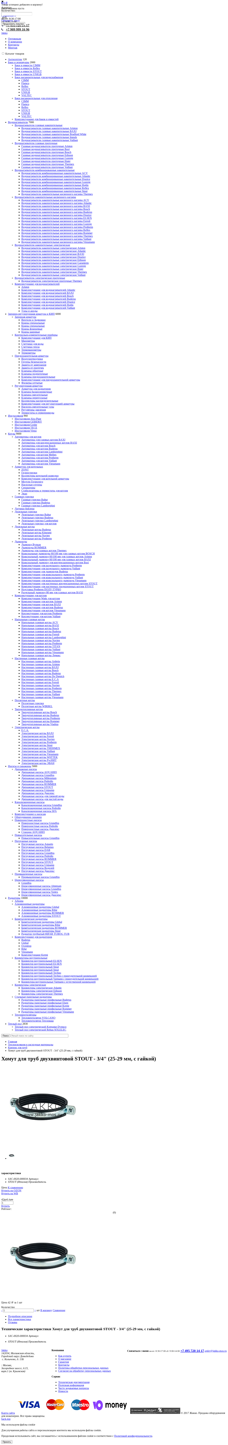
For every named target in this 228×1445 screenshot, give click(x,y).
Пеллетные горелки (32, 703)
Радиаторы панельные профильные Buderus (46, 999)
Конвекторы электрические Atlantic (41, 987)
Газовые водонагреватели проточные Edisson (47, 155)
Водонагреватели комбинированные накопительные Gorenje (55, 182)
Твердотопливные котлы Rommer (40, 721)
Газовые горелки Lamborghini (38, 505)
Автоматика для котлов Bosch (38, 445)
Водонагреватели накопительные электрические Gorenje (53, 266)
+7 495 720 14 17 (192, 1350)
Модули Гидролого (32, 481)
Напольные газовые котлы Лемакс (41, 655)
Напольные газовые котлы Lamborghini (43, 637)
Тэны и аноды (29, 311)
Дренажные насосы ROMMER (38, 784)
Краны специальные (33, 322)
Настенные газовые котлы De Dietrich (42, 676)
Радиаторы (14, 898)
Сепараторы (28, 487)
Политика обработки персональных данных (83, 1367)
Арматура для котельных (29, 466)
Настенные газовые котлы (30, 658)
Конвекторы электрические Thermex (42, 993)
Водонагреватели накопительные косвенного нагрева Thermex (57, 194)
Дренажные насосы (26, 769)
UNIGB (25, 92)
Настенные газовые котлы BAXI (40, 667)
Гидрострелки (29, 472)
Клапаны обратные (32, 370)
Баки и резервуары (18, 62)
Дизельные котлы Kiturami (36, 532)
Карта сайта (8, 1413)
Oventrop (26, 945)
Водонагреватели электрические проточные (40, 278)
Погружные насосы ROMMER (38, 859)
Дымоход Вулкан (31, 544)
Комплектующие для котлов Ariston (41, 601)
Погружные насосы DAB (35, 850)
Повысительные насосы (28, 835)
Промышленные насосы (28, 874)
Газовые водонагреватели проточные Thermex (47, 164)
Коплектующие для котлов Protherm (41, 613)
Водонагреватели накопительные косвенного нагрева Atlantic (56, 203)
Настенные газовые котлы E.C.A (40, 679)
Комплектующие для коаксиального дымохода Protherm (53, 574)
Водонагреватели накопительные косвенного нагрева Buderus (56, 212)
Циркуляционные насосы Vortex (39, 892)
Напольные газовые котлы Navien (40, 640)
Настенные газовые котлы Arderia (40, 661)
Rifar (24, 948)
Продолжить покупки (13, 24)
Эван (24, 493)
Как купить (64, 1355)
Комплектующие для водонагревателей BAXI (47, 293)
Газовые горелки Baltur (34, 499)
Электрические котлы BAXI (37, 733)
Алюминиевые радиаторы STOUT (41, 916)
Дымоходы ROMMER (33, 547)
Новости (63, 1391)
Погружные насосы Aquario (37, 844)
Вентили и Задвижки (33, 319)
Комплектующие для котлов (31, 595)
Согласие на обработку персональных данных (84, 1370)
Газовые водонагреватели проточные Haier (45, 161)
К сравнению (15, 1187)
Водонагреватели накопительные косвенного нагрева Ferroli (55, 221)
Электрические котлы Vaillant (38, 751)
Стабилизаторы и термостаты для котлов (44, 490)
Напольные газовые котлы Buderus (41, 631)
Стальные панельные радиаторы (33, 996)
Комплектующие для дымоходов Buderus (44, 571)
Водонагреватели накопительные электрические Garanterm (55, 263)
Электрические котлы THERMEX (40, 748)
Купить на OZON (11, 1190)
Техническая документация (73, 1382)
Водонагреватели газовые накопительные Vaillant (49, 140)
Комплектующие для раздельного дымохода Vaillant (50, 568)
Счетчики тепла (30, 346)
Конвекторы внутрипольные (31, 957)
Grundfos (26, 883)
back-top (6, 1419)
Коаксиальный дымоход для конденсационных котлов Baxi (55, 562)
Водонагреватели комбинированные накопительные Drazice (55, 179)
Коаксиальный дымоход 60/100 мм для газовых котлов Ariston (56, 556)
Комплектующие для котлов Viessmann (43, 610)
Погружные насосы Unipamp (37, 865)
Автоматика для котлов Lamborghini (41, 451)
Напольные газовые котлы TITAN (40, 646)
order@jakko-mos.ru (216, 1350)
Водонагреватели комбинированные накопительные (45, 170)
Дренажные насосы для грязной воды (42, 796)
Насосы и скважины (19, 766)
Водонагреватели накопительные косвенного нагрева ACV (55, 200)
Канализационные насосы (30, 802)
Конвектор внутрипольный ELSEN (41, 960)
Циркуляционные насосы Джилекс (41, 895)
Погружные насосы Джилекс (38, 871)
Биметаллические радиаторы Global (41, 922)
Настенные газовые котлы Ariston (40, 664)
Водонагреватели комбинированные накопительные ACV (54, 173)
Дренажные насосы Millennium (38, 778)
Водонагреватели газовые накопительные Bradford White (53, 134)
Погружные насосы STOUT (37, 862)
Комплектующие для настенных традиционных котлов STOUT (57, 586)
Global (25, 942)
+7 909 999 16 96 (17, 29)
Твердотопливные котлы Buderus (40, 715)
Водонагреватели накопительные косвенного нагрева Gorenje (56, 224)
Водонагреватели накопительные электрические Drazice (53, 257)
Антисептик (15, 59)
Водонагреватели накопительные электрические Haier (52, 269)
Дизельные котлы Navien (35, 535)
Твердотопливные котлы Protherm (40, 718)
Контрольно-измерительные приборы (36, 334)
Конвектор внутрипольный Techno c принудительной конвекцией (59, 975)
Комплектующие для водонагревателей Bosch (47, 296)
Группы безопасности (33, 361)
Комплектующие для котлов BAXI (41, 604)
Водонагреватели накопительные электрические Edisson (53, 260)
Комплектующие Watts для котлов (40, 598)
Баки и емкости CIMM (27, 65)
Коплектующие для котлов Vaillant (40, 616)
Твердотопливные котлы (29, 709)
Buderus (25, 939)
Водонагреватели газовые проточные (36, 143)
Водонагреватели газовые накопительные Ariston (49, 128)
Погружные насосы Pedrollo (37, 856)
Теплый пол (15, 1023)
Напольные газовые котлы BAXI (40, 625)
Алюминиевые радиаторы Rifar (39, 910)
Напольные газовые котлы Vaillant (40, 649)
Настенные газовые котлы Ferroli (40, 682)
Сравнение (59, 1310)
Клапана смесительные (34, 394)
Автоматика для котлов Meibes (38, 454)
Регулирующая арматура (29, 385)
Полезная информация (71, 1385)
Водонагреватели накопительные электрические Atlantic (53, 251)
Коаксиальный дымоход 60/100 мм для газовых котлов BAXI (56, 559)
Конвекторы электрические (30, 984)
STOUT (25, 89)
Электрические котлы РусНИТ (39, 760)
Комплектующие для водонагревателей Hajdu (47, 305)
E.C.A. (25, 730)
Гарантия (63, 1361)
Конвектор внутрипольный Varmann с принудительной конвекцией (59, 978)
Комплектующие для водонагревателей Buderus (48, 299)
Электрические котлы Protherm (39, 742)
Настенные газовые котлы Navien (40, 685)
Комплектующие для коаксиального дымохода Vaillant (52, 577)
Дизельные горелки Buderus (37, 517)
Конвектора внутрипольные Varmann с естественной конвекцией (58, 981)
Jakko (4, 33)
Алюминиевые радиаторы (30, 904)
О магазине (64, 1358)
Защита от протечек (32, 367)
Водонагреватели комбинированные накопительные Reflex (55, 188)
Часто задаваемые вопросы (73, 1388)
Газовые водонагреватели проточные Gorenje (47, 158)
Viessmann (27, 951)
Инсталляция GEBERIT (28, 421)
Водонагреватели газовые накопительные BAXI (48, 131)
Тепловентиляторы (25, 1014)
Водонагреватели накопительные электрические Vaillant (53, 275)
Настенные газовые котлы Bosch (40, 670)
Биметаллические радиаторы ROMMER (44, 928)
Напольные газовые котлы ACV (39, 622)
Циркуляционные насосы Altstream (41, 886)
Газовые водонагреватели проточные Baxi (45, 149)
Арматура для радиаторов (36, 388)
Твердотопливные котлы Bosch (39, 712)
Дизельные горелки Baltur (36, 514)
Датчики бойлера (24, 508)
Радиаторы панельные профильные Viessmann (47, 1011)
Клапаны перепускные (34, 397)
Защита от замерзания (33, 364)
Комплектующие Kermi (34, 954)
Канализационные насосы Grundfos (41, 805)
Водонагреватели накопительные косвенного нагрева (45, 197)
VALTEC (26, 95)
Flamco (25, 83)
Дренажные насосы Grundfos (37, 775)
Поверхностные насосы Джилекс (40, 829)
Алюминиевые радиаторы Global (40, 907)
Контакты (13, 44)
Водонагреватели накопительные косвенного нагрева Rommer (56, 233)
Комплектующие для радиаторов (33, 936)
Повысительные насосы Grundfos (40, 838)
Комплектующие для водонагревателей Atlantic (48, 290)
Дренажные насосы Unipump (37, 790)
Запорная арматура (25, 316)
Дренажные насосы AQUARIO (39, 772)
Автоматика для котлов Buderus (39, 448)
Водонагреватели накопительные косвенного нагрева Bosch (55, 209)
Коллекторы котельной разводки (40, 475)
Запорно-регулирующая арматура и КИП (31, 313)
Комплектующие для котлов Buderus (42, 607)
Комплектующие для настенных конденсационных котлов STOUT (59, 583)
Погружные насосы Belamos (37, 847)
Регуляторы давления (33, 409)
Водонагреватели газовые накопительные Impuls (49, 137)
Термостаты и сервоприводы (37, 412)
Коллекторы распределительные (39, 400)
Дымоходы (21, 541)
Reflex (24, 86)
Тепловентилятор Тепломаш (37, 1020)
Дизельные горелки (26, 511)
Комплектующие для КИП (36, 337)
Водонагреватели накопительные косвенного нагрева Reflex (55, 230)
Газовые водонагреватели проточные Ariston (46, 146)
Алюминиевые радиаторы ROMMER (42, 913)
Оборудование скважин (28, 817)
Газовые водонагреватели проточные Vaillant (47, 167)
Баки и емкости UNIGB (28, 74)
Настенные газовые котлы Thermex (41, 691)
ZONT (25, 469)
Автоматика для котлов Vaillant (39, 460)
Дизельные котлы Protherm (36, 538)
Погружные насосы (26, 841)
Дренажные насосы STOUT (37, 787)
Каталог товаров (14, 53)
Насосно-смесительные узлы (37, 406)
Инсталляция (15, 415)
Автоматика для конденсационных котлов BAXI (49, 442)
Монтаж (12, 47)
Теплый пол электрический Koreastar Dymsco (40, 1026)
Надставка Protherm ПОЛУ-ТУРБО (41, 589)
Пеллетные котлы (25, 700)
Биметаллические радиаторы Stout (40, 930)
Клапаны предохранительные (38, 376)
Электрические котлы (27, 727)
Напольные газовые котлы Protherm (41, 643)
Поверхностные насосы (28, 820)
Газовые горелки (24, 496)
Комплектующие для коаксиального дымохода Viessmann (53, 580)
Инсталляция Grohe (26, 424)
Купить (5, 1206)
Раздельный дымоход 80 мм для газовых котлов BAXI (52, 592)
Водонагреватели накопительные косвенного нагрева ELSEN (56, 218)
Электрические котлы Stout (36, 745)
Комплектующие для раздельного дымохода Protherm (51, 565)
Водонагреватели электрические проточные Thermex (51, 281)
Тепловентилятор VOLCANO (38, 1017)
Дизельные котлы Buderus (36, 529)
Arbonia (19, 901)
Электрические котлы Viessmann (39, 754)
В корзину (46, 1310)
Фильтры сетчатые (32, 382)
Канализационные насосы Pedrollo (41, 808)
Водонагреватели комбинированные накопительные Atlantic (55, 176)
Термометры (28, 352)
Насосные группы (31, 484)
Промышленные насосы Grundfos (40, 877)
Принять (7, 1442)
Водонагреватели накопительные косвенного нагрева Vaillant (56, 239)
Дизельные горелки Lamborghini (39, 520)
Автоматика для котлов (28, 436)
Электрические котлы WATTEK (39, 757)
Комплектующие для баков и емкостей (37, 119)
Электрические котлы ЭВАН (37, 763)
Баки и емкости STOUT (28, 71)
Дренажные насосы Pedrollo (37, 781)
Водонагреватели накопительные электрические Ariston (53, 248)
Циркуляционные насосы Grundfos (41, 889)
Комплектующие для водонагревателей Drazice (48, 302)
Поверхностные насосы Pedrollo (39, 826)
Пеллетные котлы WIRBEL (37, 706)
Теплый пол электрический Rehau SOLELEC (40, 1029)
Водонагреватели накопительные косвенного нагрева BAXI (55, 206)
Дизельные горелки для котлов (39, 523)
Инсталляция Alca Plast (28, 418)
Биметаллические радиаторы (31, 919)
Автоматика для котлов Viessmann (40, 463)
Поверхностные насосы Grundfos (40, 823)
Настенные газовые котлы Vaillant (40, 694)
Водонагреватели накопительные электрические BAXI (52, 254)
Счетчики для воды (32, 343)
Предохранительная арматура (31, 355)
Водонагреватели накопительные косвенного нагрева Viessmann (58, 242)
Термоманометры (31, 349)
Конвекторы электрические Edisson (41, 990)
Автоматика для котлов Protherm (39, 457)
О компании (15, 41)
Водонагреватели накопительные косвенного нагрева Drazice (56, 215)
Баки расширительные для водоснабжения (39, 77)
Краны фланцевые (31, 328)
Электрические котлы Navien (38, 739)
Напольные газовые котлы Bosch (40, 628)
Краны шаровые (30, 331)
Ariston (25, 287)
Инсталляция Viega (26, 430)
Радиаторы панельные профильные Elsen (44, 1002)
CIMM (25, 80)
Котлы (11, 433)
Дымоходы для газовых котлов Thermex (44, 550)
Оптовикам (14, 38)
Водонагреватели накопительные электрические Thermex (54, 272)
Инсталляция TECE (26, 427)
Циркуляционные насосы (29, 880)
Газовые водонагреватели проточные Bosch (46, 152)
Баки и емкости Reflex (27, 68)
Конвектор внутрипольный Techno (41, 972)
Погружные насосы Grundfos (37, 853)
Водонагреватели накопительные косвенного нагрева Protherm (57, 227)
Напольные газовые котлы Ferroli (40, 634)
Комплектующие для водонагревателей (37, 284)
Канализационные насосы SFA (39, 811)
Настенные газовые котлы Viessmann (42, 697)
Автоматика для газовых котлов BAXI (43, 439)
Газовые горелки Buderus (35, 502)
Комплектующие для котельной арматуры (45, 478)
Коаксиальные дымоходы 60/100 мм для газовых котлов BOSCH (58, 553)
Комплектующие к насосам (30, 814)
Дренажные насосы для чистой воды (42, 799)
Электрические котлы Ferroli (37, 736)
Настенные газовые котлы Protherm (41, 688)
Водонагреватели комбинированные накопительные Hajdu (54, 185)
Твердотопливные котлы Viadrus (39, 724)
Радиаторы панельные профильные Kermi (45, 1005)
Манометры (28, 340)
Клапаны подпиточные (34, 373)
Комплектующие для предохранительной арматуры (50, 379)
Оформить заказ (10, 20)
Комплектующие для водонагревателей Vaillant (48, 308)
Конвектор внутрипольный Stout (40, 966)
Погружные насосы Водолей (37, 868)
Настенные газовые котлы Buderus (41, 673)
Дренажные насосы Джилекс (37, 793)
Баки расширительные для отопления (36, 98)
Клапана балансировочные (36, 391)
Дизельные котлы (25, 526)
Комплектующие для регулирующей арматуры (47, 403)
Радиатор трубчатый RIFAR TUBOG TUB (45, 933)
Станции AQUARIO (33, 832)
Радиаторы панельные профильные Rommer (46, 1008)
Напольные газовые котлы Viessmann (42, 652)
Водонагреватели (18, 122)
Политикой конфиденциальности (133, 1436)
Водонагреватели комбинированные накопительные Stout (54, 191)
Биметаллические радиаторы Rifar (40, 925)
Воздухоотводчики (32, 358)
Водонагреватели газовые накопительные (38, 125)
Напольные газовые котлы (30, 619)
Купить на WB (9, 1193)
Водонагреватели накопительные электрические (42, 245)
